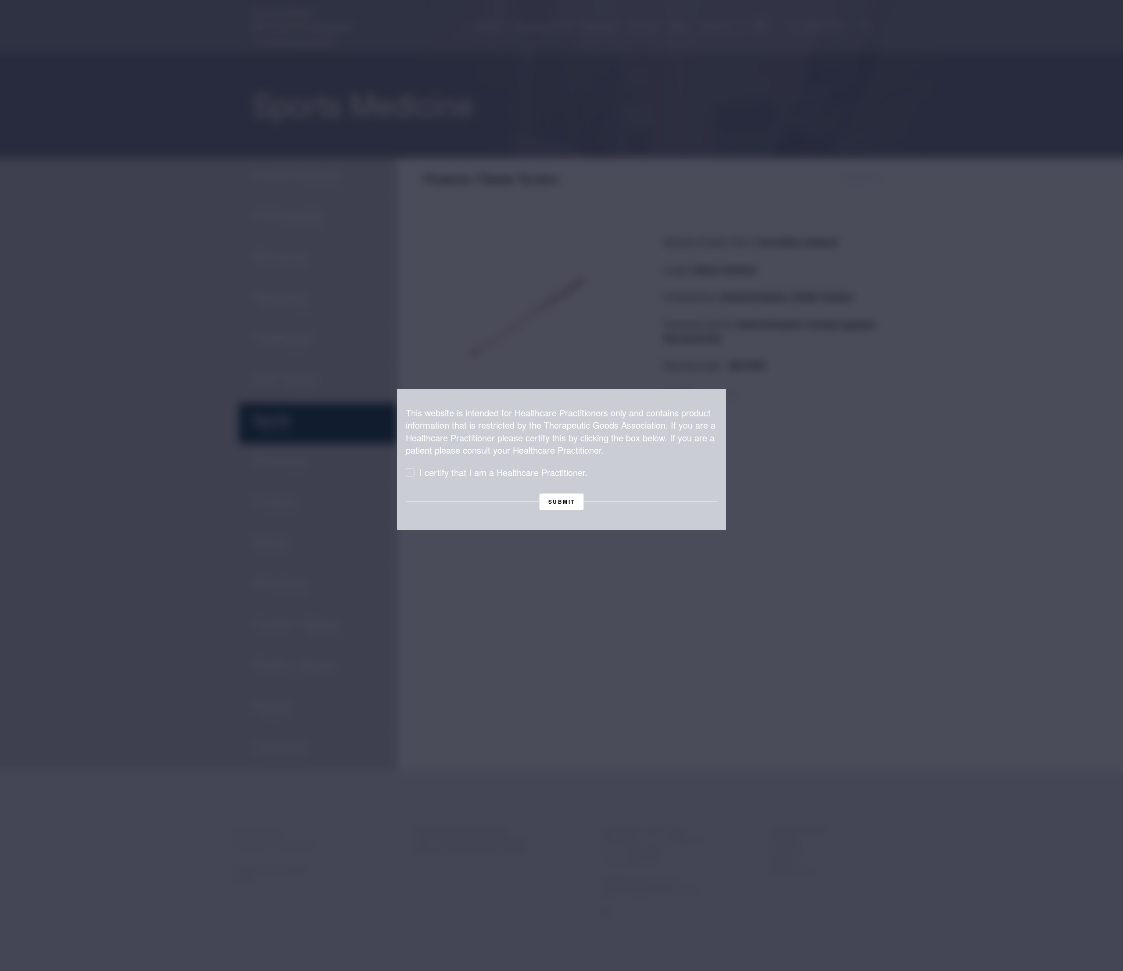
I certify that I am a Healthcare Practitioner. (503, 472)
